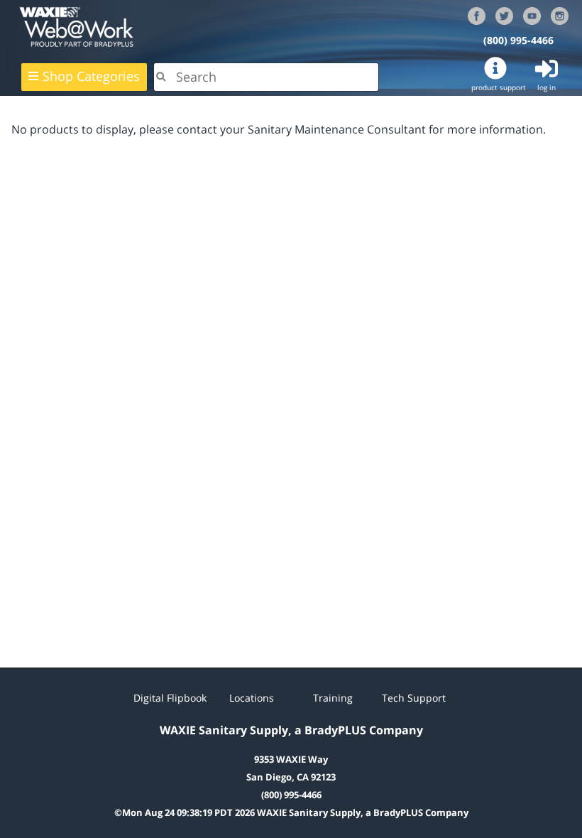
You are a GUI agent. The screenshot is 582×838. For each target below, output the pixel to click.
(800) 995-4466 (518, 40)
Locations (251, 697)
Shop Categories (91, 76)
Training (333, 697)
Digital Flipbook (170, 697)
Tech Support (414, 697)
